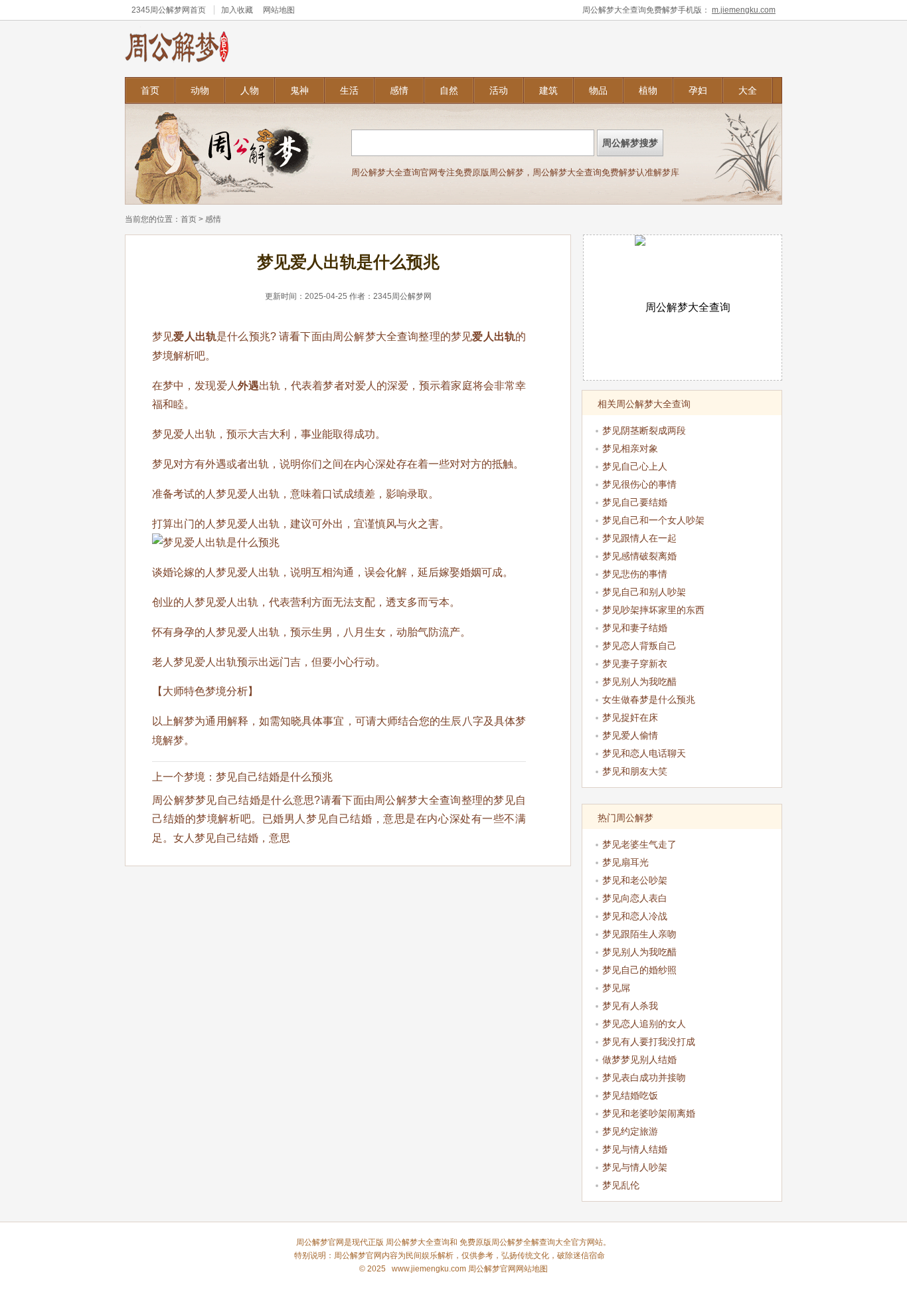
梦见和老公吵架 (634, 880)
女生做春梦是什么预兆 (648, 699)
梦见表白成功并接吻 (644, 1077)
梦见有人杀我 (630, 1005)
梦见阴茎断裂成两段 (644, 430)
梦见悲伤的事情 (634, 574)
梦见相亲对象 (630, 448)
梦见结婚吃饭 (630, 1095)
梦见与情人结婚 (634, 1149)
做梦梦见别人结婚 (639, 1059)
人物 (249, 90)
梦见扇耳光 (625, 862)
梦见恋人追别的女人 (644, 1023)
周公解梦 (507, 1242)
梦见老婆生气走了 (639, 844)
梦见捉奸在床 (630, 717)
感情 (399, 90)
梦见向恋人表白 (634, 898)
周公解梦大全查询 (375, 336)
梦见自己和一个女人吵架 (653, 520)
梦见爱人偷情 (630, 735)
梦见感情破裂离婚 (639, 556)
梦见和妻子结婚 (634, 627)
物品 (598, 90)
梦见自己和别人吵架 (644, 592)
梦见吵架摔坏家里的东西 (653, 609)
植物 (648, 90)
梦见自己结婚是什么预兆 (274, 777)
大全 (747, 90)
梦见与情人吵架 (634, 1167)
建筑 (548, 90)
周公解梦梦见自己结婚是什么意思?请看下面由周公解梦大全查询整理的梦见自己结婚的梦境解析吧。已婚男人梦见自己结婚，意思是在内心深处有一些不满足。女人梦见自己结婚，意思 (339, 819)
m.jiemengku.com (744, 10)
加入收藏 (237, 10)
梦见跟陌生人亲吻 (639, 934)
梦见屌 (616, 987)
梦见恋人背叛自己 (639, 645)
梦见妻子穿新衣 (634, 663)
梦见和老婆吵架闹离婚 (648, 1113)
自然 (449, 90)
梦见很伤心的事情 (639, 484)
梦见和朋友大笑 (634, 771)
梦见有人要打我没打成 (648, 1041)
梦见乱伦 (620, 1185)
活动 (498, 90)
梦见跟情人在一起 (639, 538)
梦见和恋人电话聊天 (644, 753)
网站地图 (279, 10)
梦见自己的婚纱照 (639, 970)
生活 (349, 90)
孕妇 (698, 90)
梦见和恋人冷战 (634, 916)
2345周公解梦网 (160, 10)
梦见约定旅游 (630, 1131)
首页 (150, 90)
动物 (200, 90)
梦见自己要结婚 (634, 502)
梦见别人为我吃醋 (639, 681)
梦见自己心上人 (634, 466)
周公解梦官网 (358, 1255)
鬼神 (299, 90)
